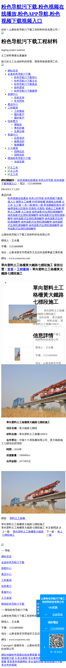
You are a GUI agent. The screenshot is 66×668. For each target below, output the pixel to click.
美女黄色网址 (36, 658)
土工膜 (17, 205)
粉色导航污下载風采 (25, 84)
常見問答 (19, 101)
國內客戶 (19, 114)
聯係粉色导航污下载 (19, 158)
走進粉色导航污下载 (19, 74)
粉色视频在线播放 (27, 180)
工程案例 (13, 107)
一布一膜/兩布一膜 (32, 205)
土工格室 (26, 211)
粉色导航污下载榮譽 (25, 90)
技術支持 (19, 97)
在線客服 (57, 614)
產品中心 (13, 104)
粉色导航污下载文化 (25, 80)
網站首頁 (13, 70)
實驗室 (18, 124)
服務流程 (19, 141)
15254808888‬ (57, 628)
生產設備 (19, 131)
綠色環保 (19, 87)
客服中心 (13, 134)
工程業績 (19, 111)
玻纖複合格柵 (53, 201)
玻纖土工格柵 (53, 208)
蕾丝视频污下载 (53, 661)
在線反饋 (19, 161)
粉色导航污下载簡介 (25, 77)
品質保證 (19, 138)
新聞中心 (13, 94)
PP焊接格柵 (38, 201)
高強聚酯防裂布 (53, 205)
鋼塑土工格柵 (23, 201)
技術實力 (13, 121)
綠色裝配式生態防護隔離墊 (47, 211)
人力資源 (13, 148)
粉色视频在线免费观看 (24, 654)
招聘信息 (19, 151)
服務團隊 (19, 144)
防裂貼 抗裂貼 (37, 208)
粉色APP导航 (46, 180)
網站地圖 (6, 654)
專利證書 (19, 128)
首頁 (10, 269)
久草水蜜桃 (21, 658)
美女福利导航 (36, 661)
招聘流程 (19, 154)
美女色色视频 (9, 665)
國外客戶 (19, 117)
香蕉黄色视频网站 (17, 661)
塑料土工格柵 (17, 518)
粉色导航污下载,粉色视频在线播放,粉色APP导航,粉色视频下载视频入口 (32, 14)
